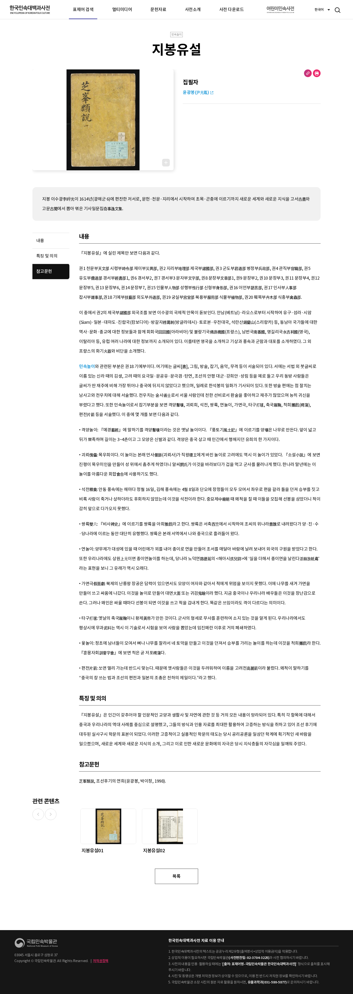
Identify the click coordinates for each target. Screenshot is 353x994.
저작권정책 (100, 961)
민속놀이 (87, 366)
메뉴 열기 (337, 10)
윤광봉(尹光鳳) (196, 92)
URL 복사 (308, 73)
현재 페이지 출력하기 (317, 73)
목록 (176, 876)
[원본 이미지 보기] (166, 162)
